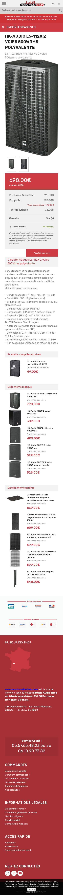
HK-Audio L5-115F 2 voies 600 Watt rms (42, 395)
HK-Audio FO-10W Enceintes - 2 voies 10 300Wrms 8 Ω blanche (41, 555)
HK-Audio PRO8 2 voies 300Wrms (38, 412)
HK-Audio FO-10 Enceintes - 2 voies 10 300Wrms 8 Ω (41, 536)
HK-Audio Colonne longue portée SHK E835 (40, 573)
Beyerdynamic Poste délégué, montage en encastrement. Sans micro (40, 498)
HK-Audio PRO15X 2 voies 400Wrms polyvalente (39, 463)
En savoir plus (31, 892)
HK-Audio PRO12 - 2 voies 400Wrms (40, 429)
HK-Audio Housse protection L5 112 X (37, 362)
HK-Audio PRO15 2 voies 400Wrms (39, 446)
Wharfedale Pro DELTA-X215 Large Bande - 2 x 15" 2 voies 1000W (41, 517)
